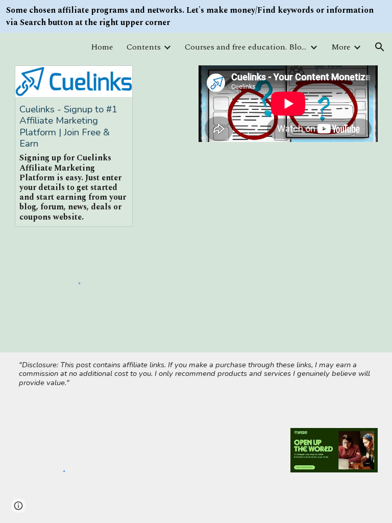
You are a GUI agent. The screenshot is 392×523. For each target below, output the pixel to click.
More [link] (341, 47)
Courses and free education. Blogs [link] (246, 47)
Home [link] (102, 47)
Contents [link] (144, 47)
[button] (380, 47)
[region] (196, 16)
